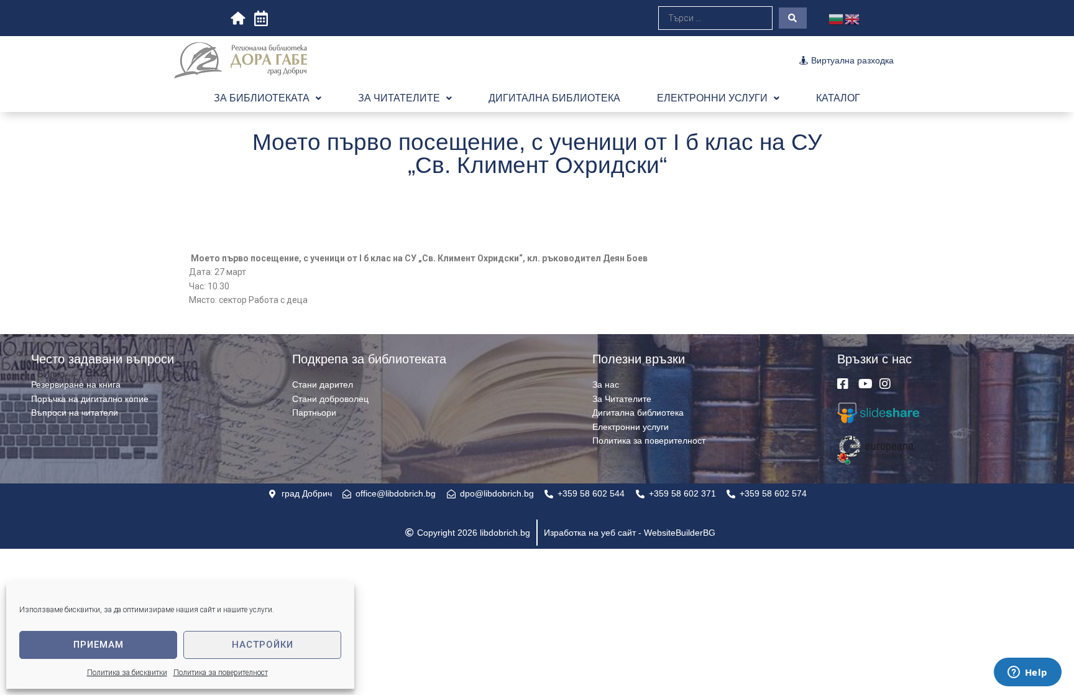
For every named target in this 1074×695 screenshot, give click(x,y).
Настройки (262, 644)
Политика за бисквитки (127, 672)
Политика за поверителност (220, 672)
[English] (853, 18)
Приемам (98, 644)
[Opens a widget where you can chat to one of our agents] (1027, 673)
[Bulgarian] (836, 18)
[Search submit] (793, 18)
